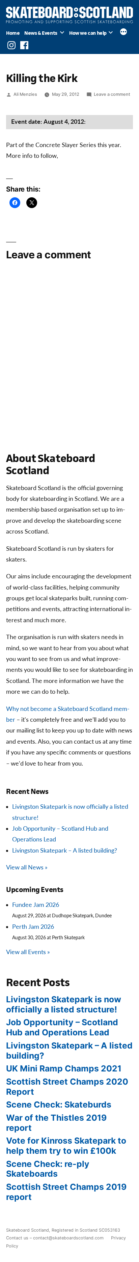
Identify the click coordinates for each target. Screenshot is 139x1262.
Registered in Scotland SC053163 (86, 1230)
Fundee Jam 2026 (35, 905)
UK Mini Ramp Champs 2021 (63, 1068)
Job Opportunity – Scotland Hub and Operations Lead (62, 1027)
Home (13, 33)
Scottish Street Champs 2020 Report (67, 1087)
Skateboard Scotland (27, 1230)
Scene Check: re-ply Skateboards (47, 1169)
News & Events (40, 33)
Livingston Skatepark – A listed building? (64, 851)
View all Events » (28, 952)
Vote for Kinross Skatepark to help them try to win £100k (66, 1146)
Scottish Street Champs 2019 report (66, 1192)
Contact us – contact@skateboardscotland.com (55, 1237)
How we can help (88, 33)
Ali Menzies (25, 94)
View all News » (27, 867)
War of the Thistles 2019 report (56, 1123)
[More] (123, 33)
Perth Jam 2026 (33, 927)
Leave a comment (112, 94)
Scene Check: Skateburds (58, 1104)
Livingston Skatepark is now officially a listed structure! (63, 1004)
